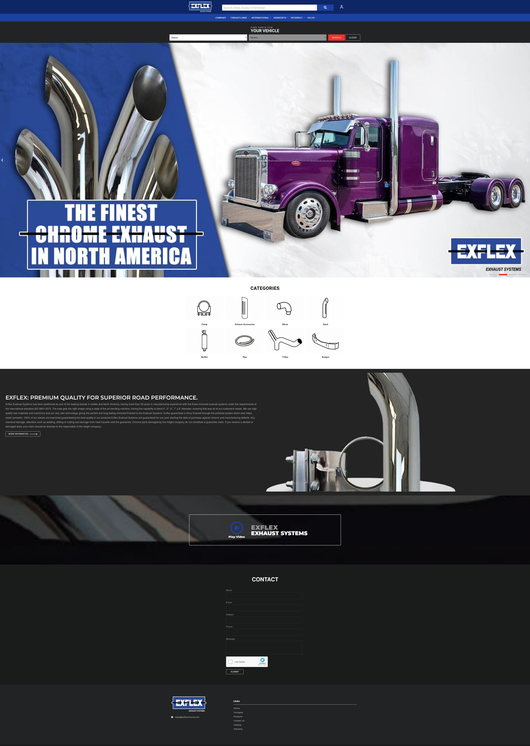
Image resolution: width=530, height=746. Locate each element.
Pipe (245, 357)
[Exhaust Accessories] (245, 308)
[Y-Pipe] (285, 341)
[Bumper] (325, 341)
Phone (229, 626)
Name (230, 590)
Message (230, 638)
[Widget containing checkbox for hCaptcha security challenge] (247, 661)
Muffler (204, 357)
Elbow (285, 324)
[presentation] (2, 160)
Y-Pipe (285, 357)
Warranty (238, 729)
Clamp (204, 324)
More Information (18, 433)
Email (229, 602)
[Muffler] (204, 341)
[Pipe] (245, 341)
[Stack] (325, 308)
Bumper (325, 357)
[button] (493, 274)
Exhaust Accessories (245, 324)
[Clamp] (204, 308)
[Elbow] (285, 308)
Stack (325, 324)
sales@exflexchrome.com (187, 717)
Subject (230, 614)
